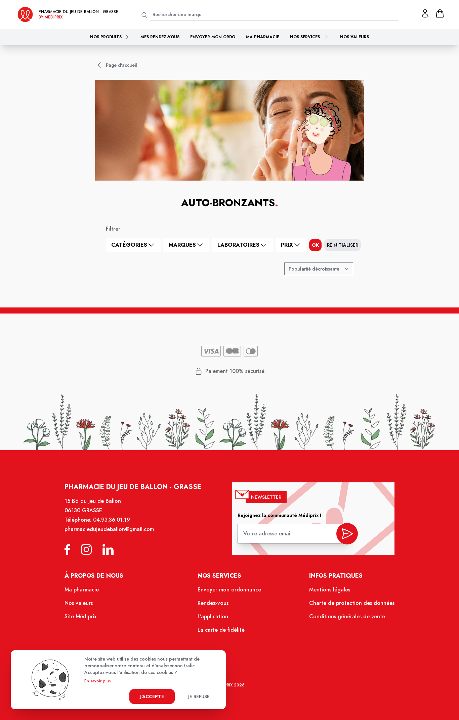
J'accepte (152, 696)
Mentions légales (329, 589)
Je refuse (199, 696)
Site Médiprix (80, 616)
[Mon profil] (425, 13)
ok (315, 245)
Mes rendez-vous (159, 37)
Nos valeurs (354, 37)
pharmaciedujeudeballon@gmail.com (109, 529)
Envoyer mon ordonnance (229, 589)
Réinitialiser (342, 245)
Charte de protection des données (351, 603)
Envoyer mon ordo (212, 37)
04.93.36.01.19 (111, 520)
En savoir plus (97, 681)
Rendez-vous (213, 603)
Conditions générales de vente (347, 616)
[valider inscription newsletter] (347, 533)
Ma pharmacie (262, 37)
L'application (213, 616)
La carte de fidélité (221, 630)
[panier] (440, 13)
